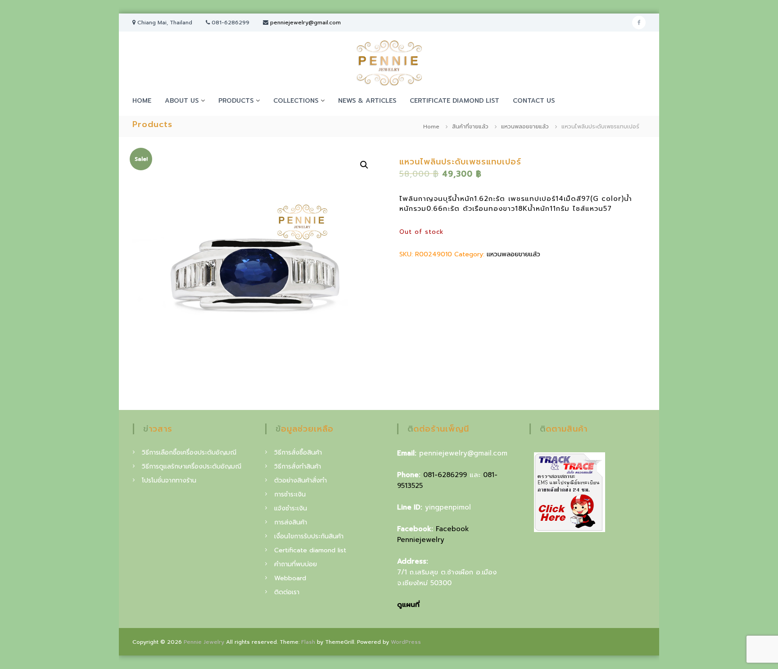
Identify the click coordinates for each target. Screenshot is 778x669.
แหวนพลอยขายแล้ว (525, 127)
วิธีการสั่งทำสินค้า (297, 466)
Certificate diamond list (454, 100)
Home (431, 127)
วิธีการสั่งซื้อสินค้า (298, 452)
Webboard (290, 578)
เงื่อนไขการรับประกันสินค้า (309, 536)
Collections (295, 100)
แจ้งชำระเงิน (290, 508)
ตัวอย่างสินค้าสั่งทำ (300, 480)
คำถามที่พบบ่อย (295, 564)
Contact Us (534, 100)
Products (235, 100)
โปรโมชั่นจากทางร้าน (169, 480)
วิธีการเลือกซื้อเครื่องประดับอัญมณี (189, 452)
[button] (364, 165)
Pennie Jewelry (204, 642)
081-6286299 (445, 475)
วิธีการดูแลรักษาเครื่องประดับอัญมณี (191, 466)
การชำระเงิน (290, 494)
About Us (182, 100)
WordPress (406, 642)
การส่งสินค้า (290, 522)
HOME (141, 100)
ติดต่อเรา (286, 592)
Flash (308, 642)
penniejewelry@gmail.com (305, 22)
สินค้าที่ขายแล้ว (470, 127)
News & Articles (367, 100)
